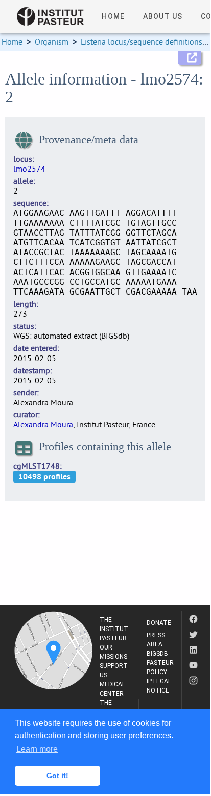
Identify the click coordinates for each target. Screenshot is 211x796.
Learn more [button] (37, 749)
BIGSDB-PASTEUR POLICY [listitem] (160, 663)
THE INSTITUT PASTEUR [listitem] (114, 629)
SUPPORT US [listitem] (114, 670)
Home (12, 41)
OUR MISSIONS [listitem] (113, 652)
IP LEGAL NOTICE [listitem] (159, 686)
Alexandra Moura (43, 424)
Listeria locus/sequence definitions (141, 41)
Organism (51, 41)
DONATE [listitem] (159, 622)
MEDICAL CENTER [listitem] (112, 689)
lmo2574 (29, 168)
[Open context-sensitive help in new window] (189, 58)
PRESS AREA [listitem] (156, 640)
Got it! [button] (57, 775)
